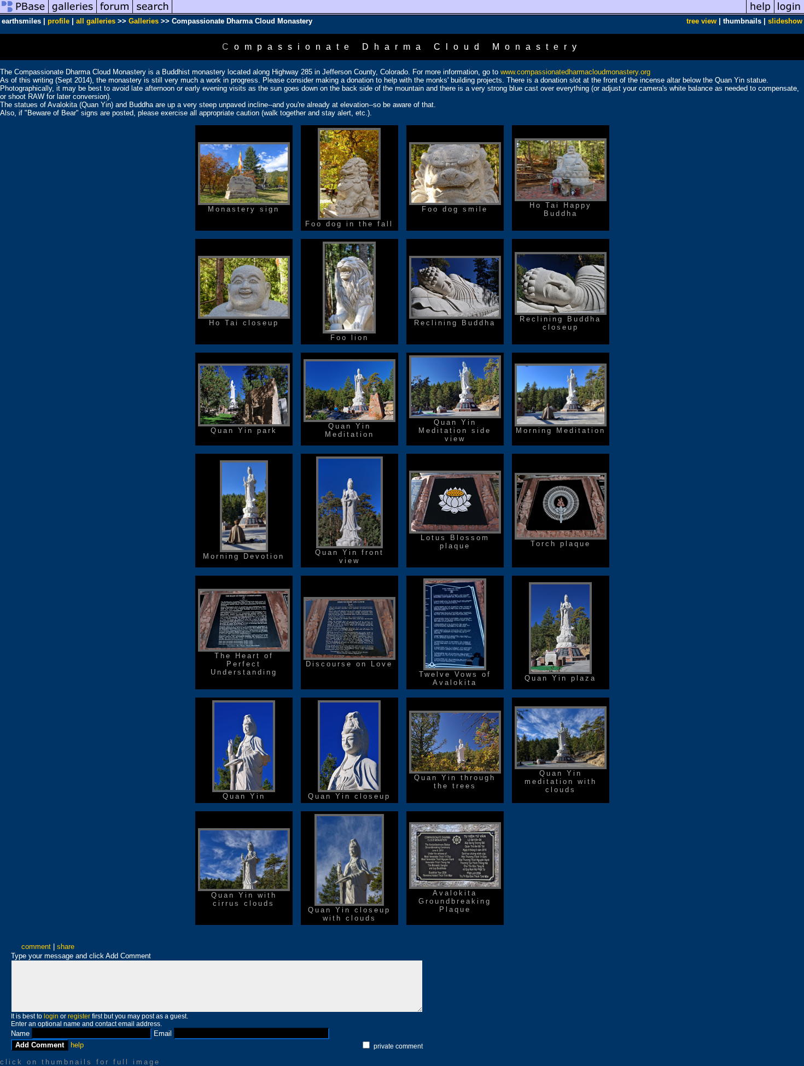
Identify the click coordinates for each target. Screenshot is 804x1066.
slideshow (785, 21)
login (51, 1016)
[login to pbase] (789, 13)
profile (58, 21)
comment (36, 946)
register (79, 1016)
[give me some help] (760, 13)
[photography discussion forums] (115, 13)
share (65, 946)
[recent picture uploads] (73, 13)
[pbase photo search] (152, 13)
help (77, 1045)
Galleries (144, 21)
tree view (701, 21)
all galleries (95, 21)
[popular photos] (459, 13)
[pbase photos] (24, 13)
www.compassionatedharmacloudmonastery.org (575, 72)
